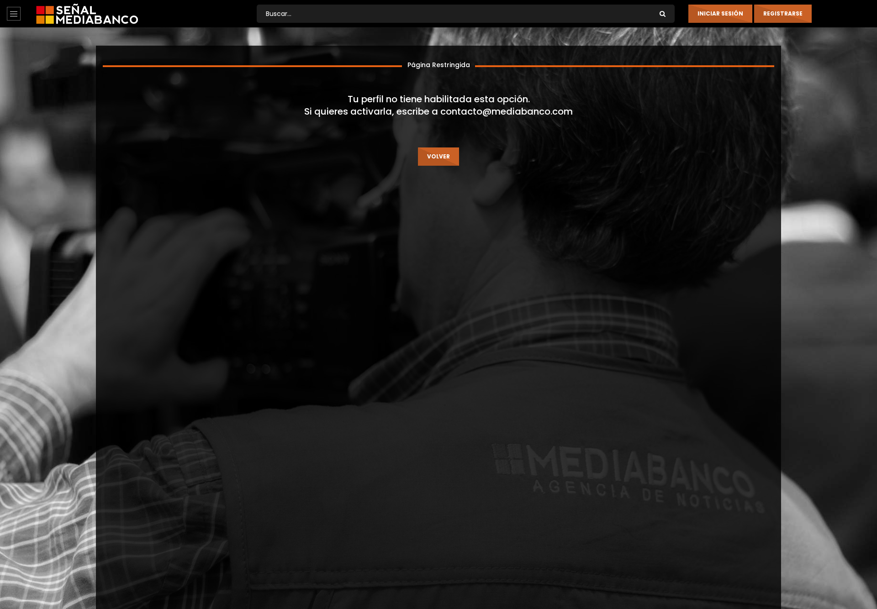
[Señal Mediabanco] (87, 13)
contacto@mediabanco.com (506, 111)
